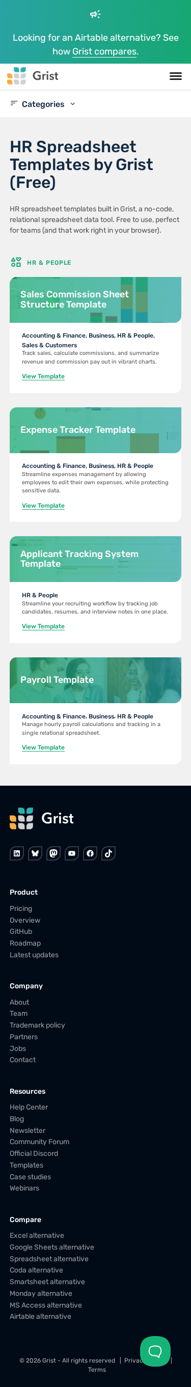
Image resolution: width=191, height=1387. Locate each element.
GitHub (21, 931)
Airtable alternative (40, 1316)
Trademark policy (37, 1025)
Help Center (29, 1107)
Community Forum (39, 1142)
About (19, 1001)
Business (101, 335)
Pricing (21, 908)
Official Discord (34, 1153)
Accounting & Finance (54, 335)
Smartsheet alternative (47, 1282)
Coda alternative (36, 1270)
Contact (23, 1060)
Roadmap (25, 943)
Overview (25, 920)
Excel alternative (37, 1235)
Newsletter (27, 1130)
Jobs (18, 1048)
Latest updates (34, 955)
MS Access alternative (46, 1304)
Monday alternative (41, 1293)
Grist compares (104, 51)
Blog (17, 1119)
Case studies (30, 1176)
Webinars (24, 1188)
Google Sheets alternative (52, 1247)
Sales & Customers (49, 344)
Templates (26, 1165)
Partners (24, 1037)
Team (19, 1013)
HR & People (135, 335)
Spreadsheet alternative (49, 1258)
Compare (25, 1219)
